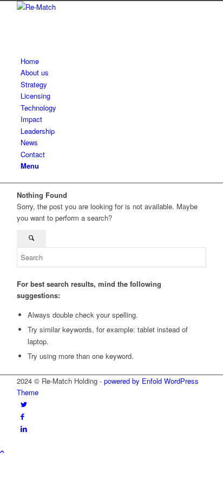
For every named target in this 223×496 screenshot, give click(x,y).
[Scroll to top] (2, 451)
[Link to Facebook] (22, 416)
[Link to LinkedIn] (24, 428)
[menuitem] (113, 61)
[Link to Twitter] (24, 404)
